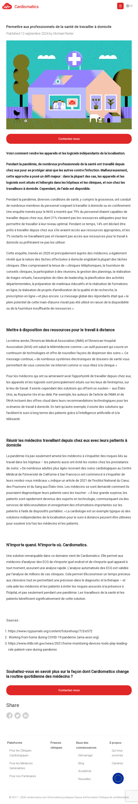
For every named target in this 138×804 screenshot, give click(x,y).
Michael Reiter (63, 33)
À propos (115, 742)
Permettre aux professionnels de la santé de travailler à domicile (58, 27)
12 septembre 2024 (27, 33)
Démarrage (85, 755)
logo (118, 778)
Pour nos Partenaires (23, 776)
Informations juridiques (61, 797)
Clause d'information (86, 797)
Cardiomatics (90, 556)
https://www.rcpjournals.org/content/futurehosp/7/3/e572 (50, 631)
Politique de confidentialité (114, 797)
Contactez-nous (69, 139)
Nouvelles (84, 779)
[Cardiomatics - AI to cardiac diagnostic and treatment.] (19, 6)
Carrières (117, 763)
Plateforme (14, 742)
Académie (84, 771)
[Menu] (120, 6)
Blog (81, 763)
